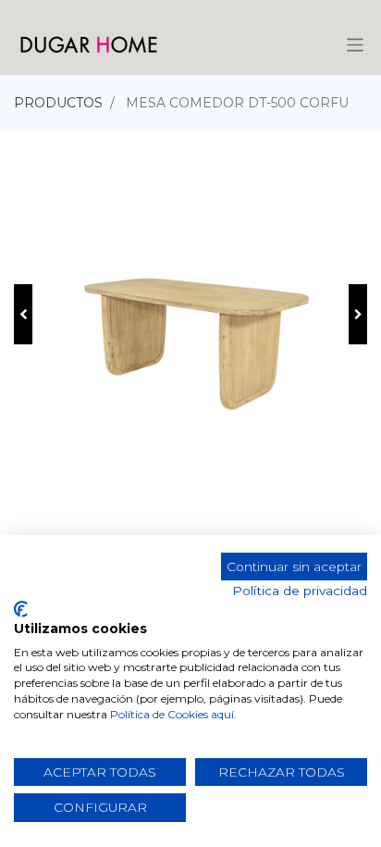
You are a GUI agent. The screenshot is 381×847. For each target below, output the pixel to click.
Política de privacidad (299, 590)
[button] (23, 314)
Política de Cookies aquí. (173, 714)
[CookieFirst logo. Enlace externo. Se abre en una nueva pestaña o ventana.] (21, 609)
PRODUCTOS (58, 102)
